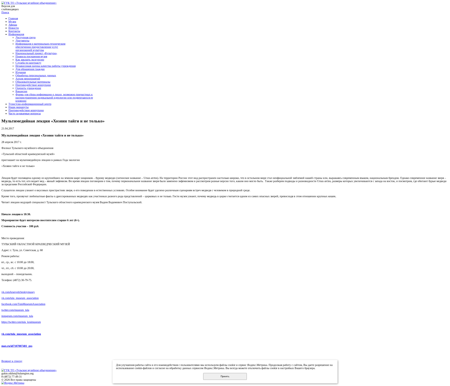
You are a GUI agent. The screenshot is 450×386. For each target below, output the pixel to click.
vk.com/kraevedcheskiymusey (18, 292)
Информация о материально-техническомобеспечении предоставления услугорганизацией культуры (40, 47)
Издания (20, 72)
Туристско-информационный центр (29, 103)
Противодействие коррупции (33, 84)
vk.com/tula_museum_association (20, 298)
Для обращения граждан (30, 69)
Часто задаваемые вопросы (24, 113)
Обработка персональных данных (35, 75)
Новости (13, 27)
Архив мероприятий (27, 78)
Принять (225, 376)
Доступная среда (25, 37)
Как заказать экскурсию (29, 59)
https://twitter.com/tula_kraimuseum (21, 321)
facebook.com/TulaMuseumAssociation (23, 304)
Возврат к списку (11, 361)
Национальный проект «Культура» (36, 53)
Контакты (14, 31)
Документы (22, 40)
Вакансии (21, 91)
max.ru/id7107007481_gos (16, 345)
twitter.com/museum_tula (15, 310)
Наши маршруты (18, 107)
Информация (16, 34)
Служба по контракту (28, 62)
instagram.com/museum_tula (17, 316)
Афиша (12, 24)
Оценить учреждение (28, 88)
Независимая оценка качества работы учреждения (45, 65)
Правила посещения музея (31, 56)
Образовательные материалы (32, 81)
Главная (13, 18)
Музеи (12, 21)
